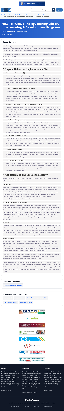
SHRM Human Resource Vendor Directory (12, 15)
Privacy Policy (15, 406)
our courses (39, 112)
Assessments (20, 298)
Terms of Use (26, 406)
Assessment (8, 298)
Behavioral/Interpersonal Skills (37, 298)
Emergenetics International (33, 15)
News (44, 15)
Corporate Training (10, 302)
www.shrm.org (47, 406)
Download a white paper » (29, 392)
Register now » (48, 390)
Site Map (36, 406)
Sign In (59, 10)
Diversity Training (26, 302)
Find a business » (6, 390)
